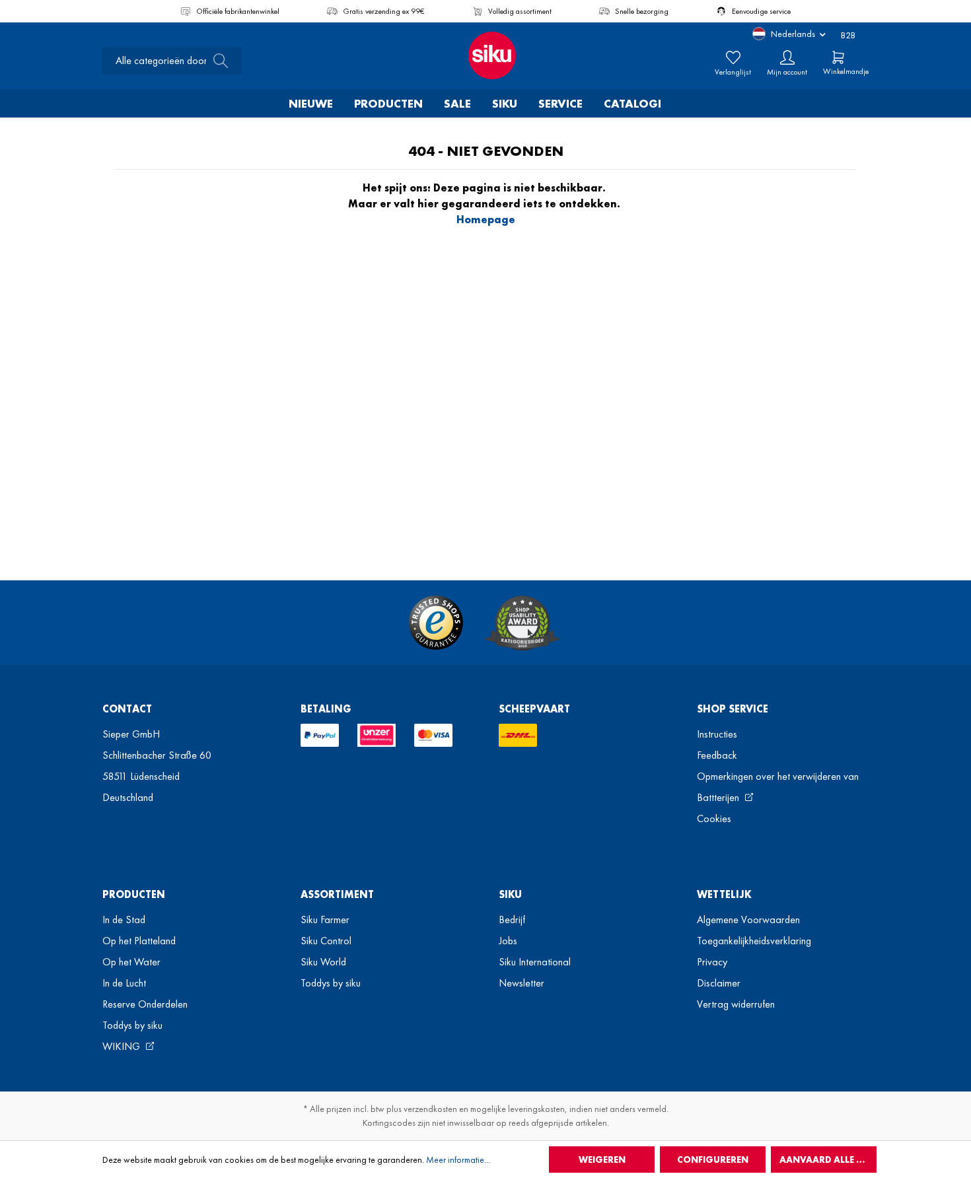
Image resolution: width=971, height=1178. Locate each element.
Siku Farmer (325, 919)
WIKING (122, 1046)
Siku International (535, 962)
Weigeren (602, 1159)
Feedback (717, 755)
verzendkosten (430, 1109)
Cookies (714, 818)
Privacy (712, 962)
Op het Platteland (139, 941)
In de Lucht (124, 983)
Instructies (717, 734)
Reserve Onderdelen (145, 1004)
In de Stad (123, 919)
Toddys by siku (132, 1025)
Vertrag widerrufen (736, 1004)
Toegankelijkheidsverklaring (754, 941)
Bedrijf (512, 919)
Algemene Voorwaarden (748, 919)
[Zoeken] (216, 61)
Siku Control (326, 941)
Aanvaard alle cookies (828, 1159)
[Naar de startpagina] (485, 55)
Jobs (508, 941)
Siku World (323, 962)
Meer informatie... (458, 1159)
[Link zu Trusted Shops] (436, 622)
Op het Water (131, 962)
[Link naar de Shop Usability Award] (522, 622)
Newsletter (521, 983)
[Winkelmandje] (838, 57)
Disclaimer (718, 983)
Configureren (712, 1159)
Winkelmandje (846, 71)
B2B (848, 35)
